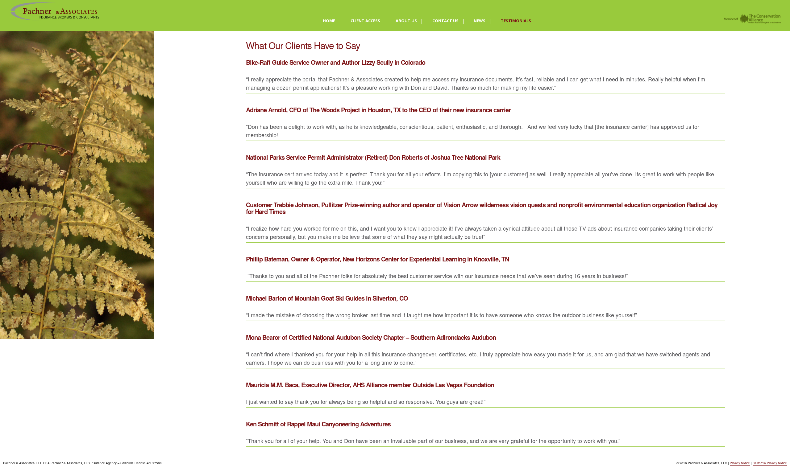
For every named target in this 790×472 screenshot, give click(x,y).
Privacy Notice (740, 463)
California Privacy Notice (770, 463)
